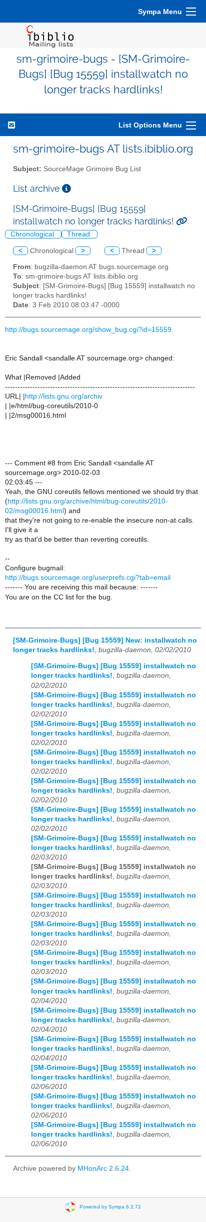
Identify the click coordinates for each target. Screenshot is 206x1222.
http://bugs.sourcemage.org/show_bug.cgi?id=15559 (88, 329)
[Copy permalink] (181, 221)
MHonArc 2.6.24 (103, 1168)
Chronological (33, 234)
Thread (79, 234)
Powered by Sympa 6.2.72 (110, 1206)
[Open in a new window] (66, 188)
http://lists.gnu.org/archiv (63, 396)
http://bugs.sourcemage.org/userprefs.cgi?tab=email (87, 577)
